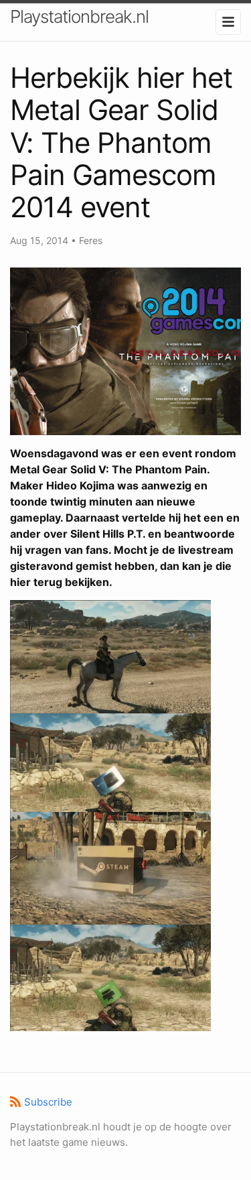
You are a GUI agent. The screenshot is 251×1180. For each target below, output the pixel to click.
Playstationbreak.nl (79, 16)
